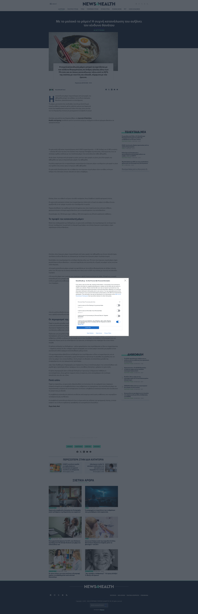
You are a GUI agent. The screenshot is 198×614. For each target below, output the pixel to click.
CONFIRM (88, 327)
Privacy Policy (107, 333)
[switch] (118, 305)
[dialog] (99, 307)
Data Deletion (90, 333)
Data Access (99, 333)
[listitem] (99, 302)
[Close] (125, 280)
